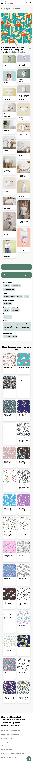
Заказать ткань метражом (16, 267)
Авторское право (6, 738)
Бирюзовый (7, 303)
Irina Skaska (18, 52)
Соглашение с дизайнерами (10, 734)
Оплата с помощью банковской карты (13, 753)
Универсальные (9, 289)
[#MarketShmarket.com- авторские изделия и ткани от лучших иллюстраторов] (9, 2)
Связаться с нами (6, 749)
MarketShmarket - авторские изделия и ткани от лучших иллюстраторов (13, 720)
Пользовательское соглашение (11, 730)
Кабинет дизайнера (7, 742)
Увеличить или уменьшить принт (16, 275)
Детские (6, 285)
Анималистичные (9, 296)
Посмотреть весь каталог (11, 9)
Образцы (4, 746)
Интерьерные (16, 285)
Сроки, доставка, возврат (9, 757)
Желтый (6, 310)
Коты (26, 296)
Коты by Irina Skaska (10, 336)
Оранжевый (15, 310)
